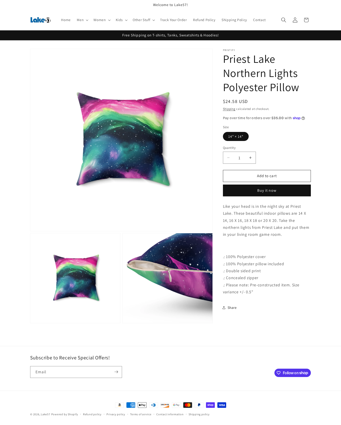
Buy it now (267, 190)
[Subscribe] (116, 372)
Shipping (229, 109)
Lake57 (45, 414)
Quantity (229, 147)
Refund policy (92, 414)
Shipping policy (199, 414)
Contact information (170, 414)
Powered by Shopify (64, 414)
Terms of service (140, 414)
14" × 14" (236, 136)
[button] (82, 20)
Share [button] (232, 307)
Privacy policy (115, 414)
